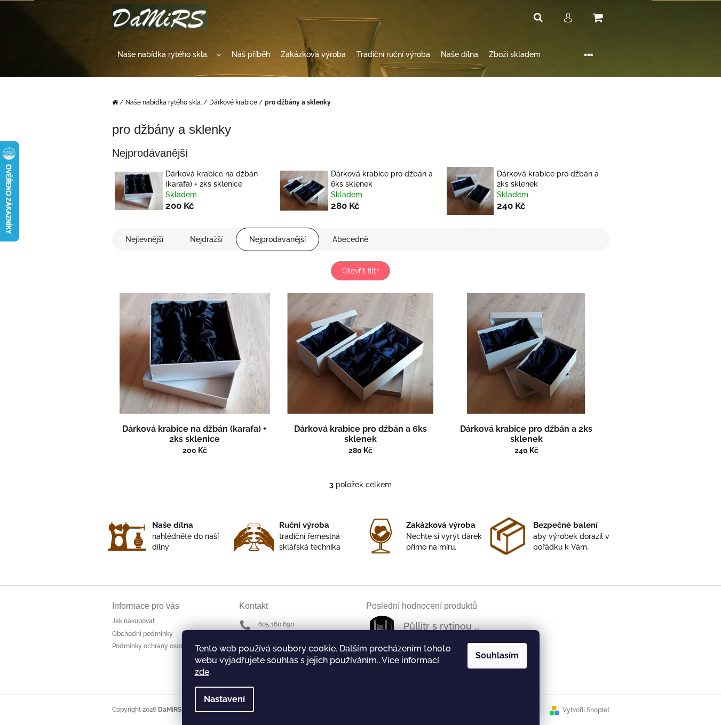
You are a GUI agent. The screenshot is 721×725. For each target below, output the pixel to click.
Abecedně (350, 239)
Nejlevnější (144, 239)
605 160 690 (276, 624)
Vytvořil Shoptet (585, 710)
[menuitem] (169, 55)
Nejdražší (206, 239)
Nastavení (224, 699)
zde (202, 672)
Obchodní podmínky (142, 634)
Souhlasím (497, 655)
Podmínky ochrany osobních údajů (164, 646)
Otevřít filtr (360, 271)
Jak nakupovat (133, 621)
